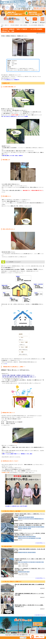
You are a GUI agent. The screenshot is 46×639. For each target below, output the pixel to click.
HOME (2, 25)
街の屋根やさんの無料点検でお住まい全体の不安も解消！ (17, 506)
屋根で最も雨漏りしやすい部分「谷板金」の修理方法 (13, 155)
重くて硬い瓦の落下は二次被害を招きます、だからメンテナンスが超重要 (15, 116)
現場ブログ (7, 25)
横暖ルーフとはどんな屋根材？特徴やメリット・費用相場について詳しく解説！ (18, 453)
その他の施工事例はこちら (40, 542)
